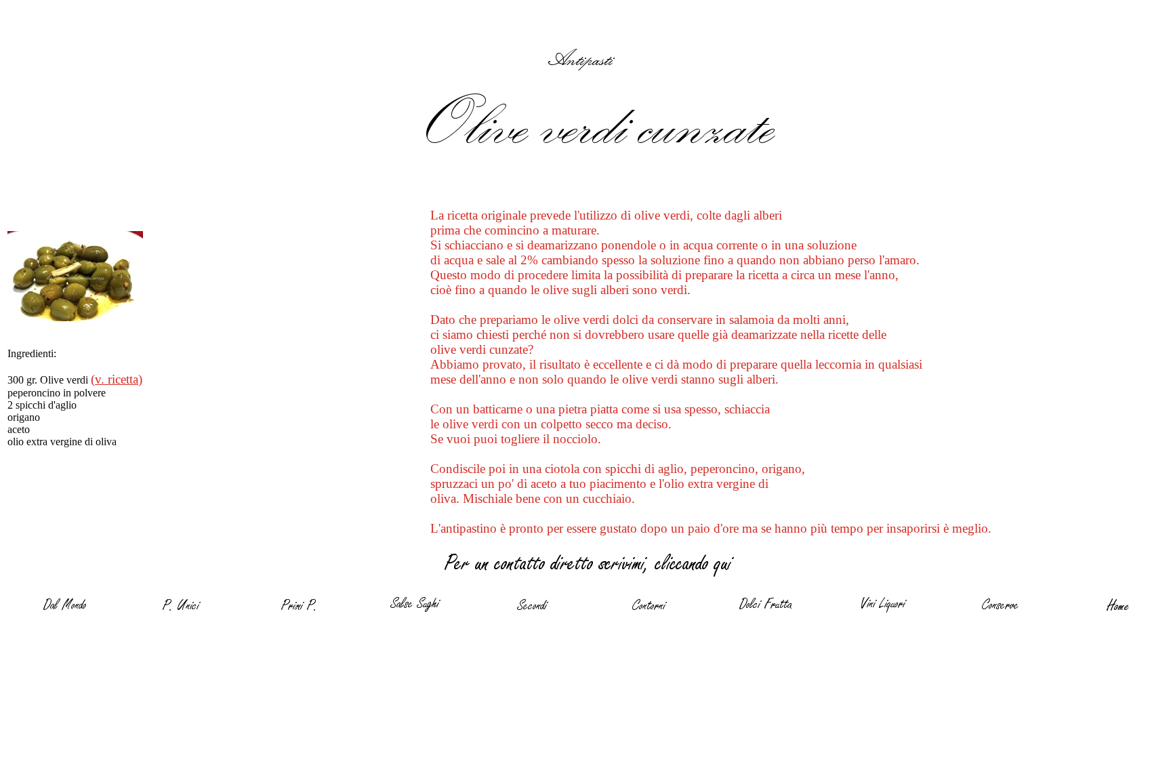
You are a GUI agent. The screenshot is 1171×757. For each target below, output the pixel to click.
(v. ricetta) (116, 379)
